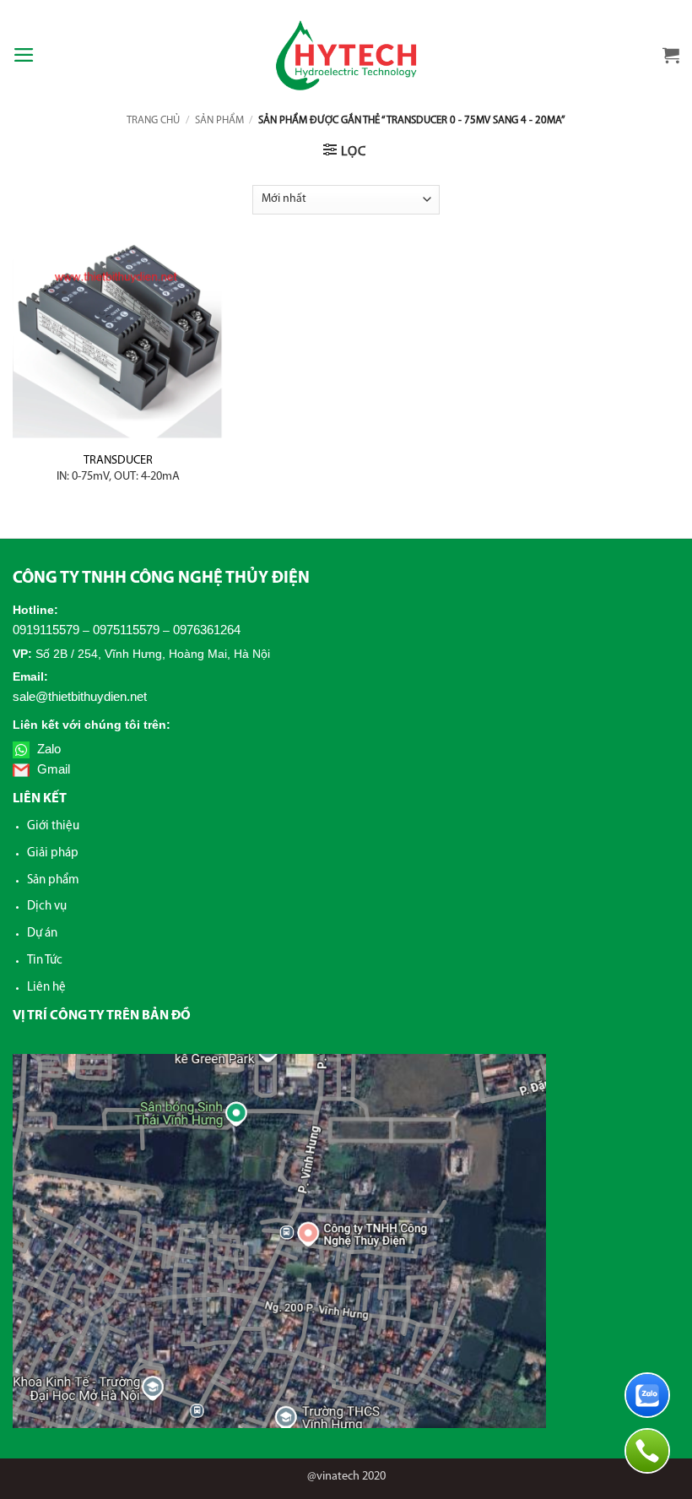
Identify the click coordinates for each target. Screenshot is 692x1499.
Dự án (42, 933)
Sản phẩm (219, 120)
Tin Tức (44, 960)
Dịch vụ (47, 906)
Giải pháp (52, 853)
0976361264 (207, 629)
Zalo (47, 748)
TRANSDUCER (118, 468)
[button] (24, 55)
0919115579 (46, 629)
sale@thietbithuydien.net (80, 696)
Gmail (52, 769)
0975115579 (126, 629)
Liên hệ (46, 987)
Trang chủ (153, 120)
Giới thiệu (53, 826)
